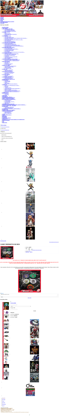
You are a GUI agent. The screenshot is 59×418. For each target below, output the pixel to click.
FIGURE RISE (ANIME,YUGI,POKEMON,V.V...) (11, 91)
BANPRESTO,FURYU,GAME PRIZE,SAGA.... (11, 53)
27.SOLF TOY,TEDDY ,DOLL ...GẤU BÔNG (9, 105)
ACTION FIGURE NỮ (7, 100)
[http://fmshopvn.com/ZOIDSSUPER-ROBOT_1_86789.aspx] (34, 360)
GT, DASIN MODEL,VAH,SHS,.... (9, 101)
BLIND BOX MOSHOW (5, 120)
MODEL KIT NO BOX (7, 89)
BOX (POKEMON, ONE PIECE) (9, 29)
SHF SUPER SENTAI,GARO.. (9, 37)
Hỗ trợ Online (3, 125)
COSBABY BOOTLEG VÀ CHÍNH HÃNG (10, 56)
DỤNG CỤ (3, 115)
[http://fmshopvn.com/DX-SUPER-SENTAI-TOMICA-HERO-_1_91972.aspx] (30, 149)
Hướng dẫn (4, 404)
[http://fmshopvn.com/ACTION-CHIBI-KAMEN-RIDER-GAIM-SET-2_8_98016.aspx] (30, 158)
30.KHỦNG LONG (5, 109)
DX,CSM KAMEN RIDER (8, 48)
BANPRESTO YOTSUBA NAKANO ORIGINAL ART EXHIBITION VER (13, 119)
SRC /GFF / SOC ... (7, 80)
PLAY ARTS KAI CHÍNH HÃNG (9, 72)
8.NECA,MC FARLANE (6, 61)
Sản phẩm (3, 399)
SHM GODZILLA (4, 118)
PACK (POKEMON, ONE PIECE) (9, 30)
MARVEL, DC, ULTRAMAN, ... (9, 76)
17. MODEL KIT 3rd (5, 92)
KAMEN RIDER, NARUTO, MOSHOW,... (10, 34)
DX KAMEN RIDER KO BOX (8, 50)
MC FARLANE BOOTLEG (8, 63)
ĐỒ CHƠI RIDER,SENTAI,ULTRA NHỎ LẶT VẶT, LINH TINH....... (14, 52)
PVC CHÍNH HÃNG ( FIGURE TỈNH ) (10, 54)
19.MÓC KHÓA (4, 95)
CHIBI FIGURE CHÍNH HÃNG (9, 107)
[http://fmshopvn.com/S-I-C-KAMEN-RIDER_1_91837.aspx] (34, 354)
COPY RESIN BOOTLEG (8, 57)
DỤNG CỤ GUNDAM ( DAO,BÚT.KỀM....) (10, 90)
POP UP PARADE (7, 58)
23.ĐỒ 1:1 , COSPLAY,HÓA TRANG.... (8, 98)
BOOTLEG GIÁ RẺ (7, 33)
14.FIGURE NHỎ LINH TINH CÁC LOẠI (8, 79)
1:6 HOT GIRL (6, 94)
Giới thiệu (3, 402)
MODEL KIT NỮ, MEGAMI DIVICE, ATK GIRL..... (11, 85)
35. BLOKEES (4, 117)
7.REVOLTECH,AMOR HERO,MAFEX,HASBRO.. (10, 59)
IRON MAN (6, 75)
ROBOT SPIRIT (7, 83)
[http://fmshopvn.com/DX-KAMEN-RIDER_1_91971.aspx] (34, 325)
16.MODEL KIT (4, 84)
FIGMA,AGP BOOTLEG (8, 70)
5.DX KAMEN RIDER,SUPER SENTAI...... (8, 47)
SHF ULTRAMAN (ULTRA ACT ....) (9, 41)
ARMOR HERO (4, 122)
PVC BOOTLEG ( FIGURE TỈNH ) (9, 55)
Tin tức (3, 401)
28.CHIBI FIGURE (5, 106)
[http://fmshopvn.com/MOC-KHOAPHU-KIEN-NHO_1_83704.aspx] (30, 167)
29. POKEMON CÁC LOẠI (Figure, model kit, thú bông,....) (11, 108)
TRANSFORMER (7, 81)
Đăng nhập (29, 297)
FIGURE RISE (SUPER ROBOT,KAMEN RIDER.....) (12, 88)
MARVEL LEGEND (7, 67)
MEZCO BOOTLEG (7, 112)
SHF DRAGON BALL (7, 40)
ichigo (3, 121)
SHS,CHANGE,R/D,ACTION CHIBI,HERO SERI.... (12, 45)
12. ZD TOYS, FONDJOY (6, 74)
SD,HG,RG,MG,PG (7, 87)
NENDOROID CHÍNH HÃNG (9, 77)
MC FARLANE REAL (7, 64)
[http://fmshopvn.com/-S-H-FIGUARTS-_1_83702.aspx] (34, 372)
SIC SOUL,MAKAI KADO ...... (9, 43)
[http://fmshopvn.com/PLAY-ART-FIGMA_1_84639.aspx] (30, 212)
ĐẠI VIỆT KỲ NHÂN (5, 27)
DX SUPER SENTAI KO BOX (9, 49)
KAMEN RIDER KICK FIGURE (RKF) (10, 44)
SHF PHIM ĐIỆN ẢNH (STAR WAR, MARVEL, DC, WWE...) (13, 39)
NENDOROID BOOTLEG (8, 78)
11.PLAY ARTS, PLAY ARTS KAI (7, 71)
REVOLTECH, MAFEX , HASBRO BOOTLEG (11, 60)
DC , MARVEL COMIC (7, 68)
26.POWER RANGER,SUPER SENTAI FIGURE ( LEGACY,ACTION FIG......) (14, 104)
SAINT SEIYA (6, 103)
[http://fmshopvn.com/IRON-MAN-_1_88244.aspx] (30, 239)
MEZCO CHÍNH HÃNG (8, 111)
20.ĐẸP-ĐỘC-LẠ (5, 96)
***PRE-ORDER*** (5, 28)
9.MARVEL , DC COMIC (6, 65)
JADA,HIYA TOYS (7, 102)
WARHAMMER (4, 116)
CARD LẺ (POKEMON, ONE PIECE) (10, 31)
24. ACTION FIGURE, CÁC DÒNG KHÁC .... (9, 99)
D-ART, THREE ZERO (8, 113)
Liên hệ (3, 405)
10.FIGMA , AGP (4, 69)
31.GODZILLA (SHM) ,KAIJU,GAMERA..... (8, 110)
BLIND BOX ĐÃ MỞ (7, 35)
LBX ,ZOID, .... (6, 86)
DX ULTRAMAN (7, 51)
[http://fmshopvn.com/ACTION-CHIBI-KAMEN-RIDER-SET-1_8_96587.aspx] (30, 190)
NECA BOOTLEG (7, 62)
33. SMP (3, 114)
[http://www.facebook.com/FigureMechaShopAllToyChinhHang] (30, 395)
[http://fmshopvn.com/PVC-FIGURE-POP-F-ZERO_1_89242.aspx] (30, 226)
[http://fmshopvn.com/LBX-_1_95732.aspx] (30, 181)
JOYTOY (5, 82)
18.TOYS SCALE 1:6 (5, 93)
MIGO (5, 32)
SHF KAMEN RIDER (7, 36)
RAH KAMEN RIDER (7, 46)
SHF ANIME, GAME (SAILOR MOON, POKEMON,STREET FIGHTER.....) (15, 38)
